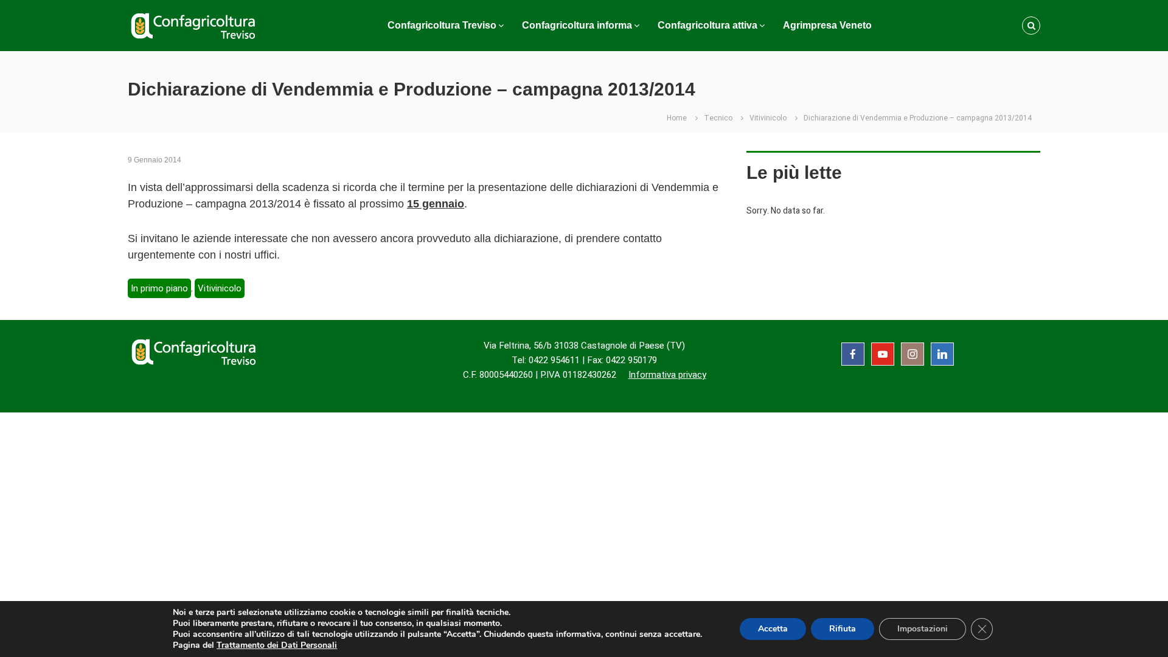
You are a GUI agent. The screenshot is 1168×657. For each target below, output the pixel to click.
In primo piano (159, 288)
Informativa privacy (667, 374)
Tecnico (718, 118)
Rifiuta (842, 628)
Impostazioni (922, 628)
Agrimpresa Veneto (827, 25)
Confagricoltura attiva (707, 25)
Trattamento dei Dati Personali (277, 645)
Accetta (773, 628)
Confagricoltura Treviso (442, 25)
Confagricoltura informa (577, 25)
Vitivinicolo (768, 118)
